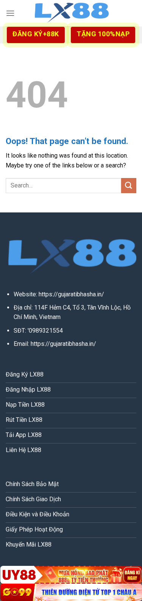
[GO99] (71, 592)
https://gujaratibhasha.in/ (71, 294)
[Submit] (128, 185)
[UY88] (71, 574)
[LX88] (71, 13)
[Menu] (10, 13)
